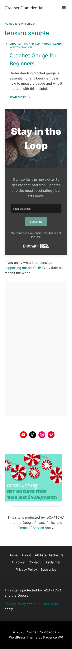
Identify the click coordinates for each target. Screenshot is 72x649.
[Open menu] (63, 7)
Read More (20, 97)
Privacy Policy (44, 523)
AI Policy (18, 562)
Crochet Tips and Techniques (30, 43)
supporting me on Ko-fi (22, 268)
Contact (35, 562)
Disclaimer (52, 562)
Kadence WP (53, 637)
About (26, 555)
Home (13, 555)
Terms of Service (31, 528)
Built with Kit (36, 246)
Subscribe (48, 569)
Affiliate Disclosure (49, 555)
